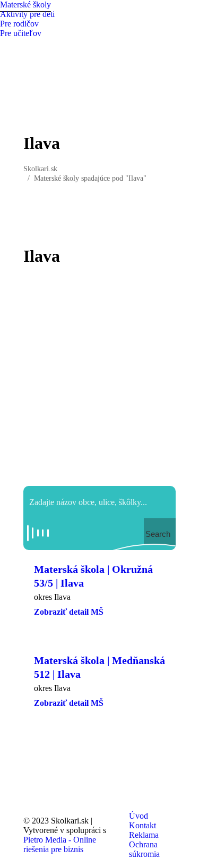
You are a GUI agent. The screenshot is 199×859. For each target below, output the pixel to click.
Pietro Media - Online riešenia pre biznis (59, 844)
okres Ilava (52, 596)
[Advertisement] (99, 376)
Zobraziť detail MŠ (68, 611)
